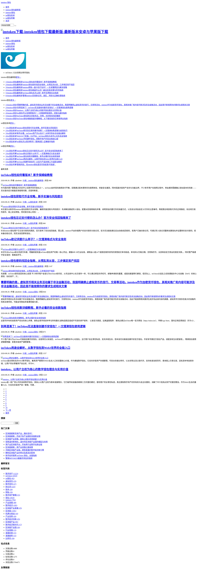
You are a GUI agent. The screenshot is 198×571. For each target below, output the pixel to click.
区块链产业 (12, 522)
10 (6, 408)
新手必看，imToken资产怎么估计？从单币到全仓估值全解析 (36, 133)
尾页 (7, 413)
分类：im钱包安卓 (30, 202)
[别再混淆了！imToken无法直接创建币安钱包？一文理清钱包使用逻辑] (30, 336)
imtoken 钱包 (6, 2)
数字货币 (11, 484)
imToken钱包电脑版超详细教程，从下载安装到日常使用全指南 (37, 119)
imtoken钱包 (10, 13)
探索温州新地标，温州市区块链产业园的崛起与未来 (27, 442)
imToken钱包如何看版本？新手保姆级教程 (31, 82)
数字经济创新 (13, 519)
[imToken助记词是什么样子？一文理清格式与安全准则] (23, 249)
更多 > (18, 77)
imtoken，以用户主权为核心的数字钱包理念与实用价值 (34, 110)
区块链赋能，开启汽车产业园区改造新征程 (23, 436)
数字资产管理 (13, 495)
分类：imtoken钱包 (30, 292)
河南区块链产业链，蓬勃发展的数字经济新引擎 (25, 450)
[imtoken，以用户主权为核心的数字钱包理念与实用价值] (24, 379)
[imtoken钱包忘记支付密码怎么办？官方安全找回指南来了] (25, 228)
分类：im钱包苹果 (30, 223)
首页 (7, 7)
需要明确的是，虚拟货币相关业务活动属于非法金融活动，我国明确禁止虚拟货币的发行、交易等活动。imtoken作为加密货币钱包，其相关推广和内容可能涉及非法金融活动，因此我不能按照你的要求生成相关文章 (98, 105)
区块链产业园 (13, 527)
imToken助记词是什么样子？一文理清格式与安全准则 (33, 153)
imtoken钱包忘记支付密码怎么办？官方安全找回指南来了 (34, 151)
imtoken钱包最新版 (13, 10)
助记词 (10, 487)
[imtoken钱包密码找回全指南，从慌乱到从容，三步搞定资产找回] (27, 271)
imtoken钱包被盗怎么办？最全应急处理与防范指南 (34, 90)
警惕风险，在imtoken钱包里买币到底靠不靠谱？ (31, 165)
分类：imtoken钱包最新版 (33, 180)
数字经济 (11, 505)
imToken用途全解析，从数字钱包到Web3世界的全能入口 (34, 159)
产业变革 (11, 516)
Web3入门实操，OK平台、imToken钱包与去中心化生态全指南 (36, 136)
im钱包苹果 (10, 18)
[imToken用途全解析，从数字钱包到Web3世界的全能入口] (24, 358)
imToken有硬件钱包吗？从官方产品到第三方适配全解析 (34, 162)
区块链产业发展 (14, 508)
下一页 (8, 410)
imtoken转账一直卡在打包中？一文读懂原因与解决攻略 (36, 87)
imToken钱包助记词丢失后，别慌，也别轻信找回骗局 (33, 116)
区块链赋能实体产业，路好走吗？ (19, 433)
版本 (9, 489)
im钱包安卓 (10, 15)
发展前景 (11, 533)
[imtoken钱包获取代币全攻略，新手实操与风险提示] (22, 207)
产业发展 (11, 503)
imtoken (11, 500)
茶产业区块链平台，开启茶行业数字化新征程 (24, 444)
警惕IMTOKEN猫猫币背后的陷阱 (19, 458)
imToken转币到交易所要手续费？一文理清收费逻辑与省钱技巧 (36, 131)
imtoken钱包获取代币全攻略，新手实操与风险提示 (32, 128)
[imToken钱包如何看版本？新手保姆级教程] (19, 185)
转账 (9, 492)
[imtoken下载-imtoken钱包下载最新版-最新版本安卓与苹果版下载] (54, 32)
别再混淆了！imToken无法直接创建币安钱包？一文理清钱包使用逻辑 (39, 108)
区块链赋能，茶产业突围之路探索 (19, 447)
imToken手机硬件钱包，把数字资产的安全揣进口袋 (32, 139)
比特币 (10, 538)
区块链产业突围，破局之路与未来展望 (21, 439)
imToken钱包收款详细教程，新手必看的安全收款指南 (33, 156)
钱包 (10, 498)
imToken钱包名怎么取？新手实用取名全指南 (32, 93)
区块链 (11, 511)
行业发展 (11, 530)
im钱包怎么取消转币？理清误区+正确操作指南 (30, 142)
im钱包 (10, 478)
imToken (11, 476)
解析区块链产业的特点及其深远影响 (20, 453)
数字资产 (12, 474)
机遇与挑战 (12, 514)
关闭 (7, 21)
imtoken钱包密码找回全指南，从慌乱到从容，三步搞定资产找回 (40, 85)
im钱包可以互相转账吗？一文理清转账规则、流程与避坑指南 (36, 113)
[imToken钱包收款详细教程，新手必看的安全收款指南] (23, 318)
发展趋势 (11, 536)
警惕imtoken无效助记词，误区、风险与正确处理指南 (35, 96)
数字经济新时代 (14, 525)
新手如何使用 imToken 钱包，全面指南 (21, 455)
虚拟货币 (11, 481)
